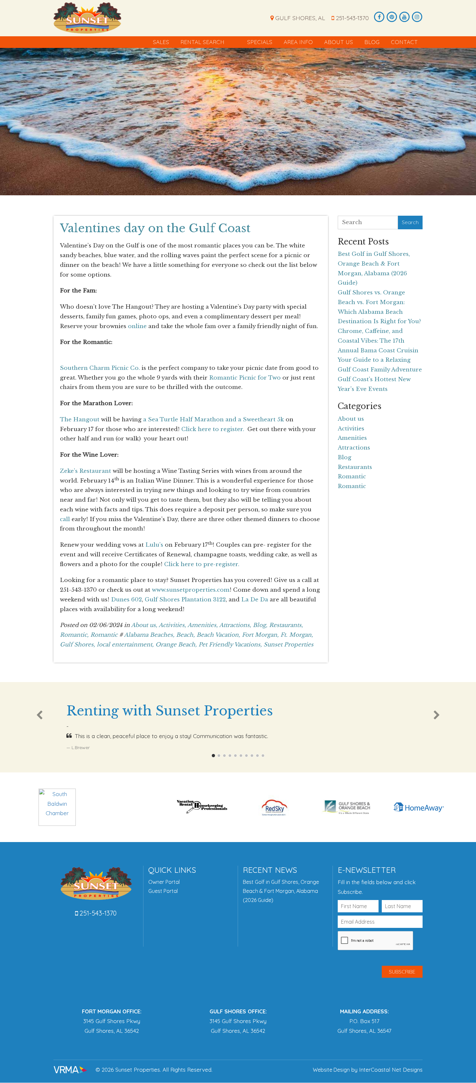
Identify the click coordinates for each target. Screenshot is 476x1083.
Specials (259, 42)
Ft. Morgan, (296, 635)
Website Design (331, 1069)
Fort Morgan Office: (112, 1011)
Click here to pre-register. (201, 564)
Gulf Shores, (77, 644)
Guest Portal (163, 891)
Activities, (172, 625)
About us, (144, 625)
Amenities (352, 438)
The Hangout (79, 419)
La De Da (254, 599)
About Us (338, 42)
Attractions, (235, 625)
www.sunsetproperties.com (191, 590)
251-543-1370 (351, 18)
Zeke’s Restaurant (85, 471)
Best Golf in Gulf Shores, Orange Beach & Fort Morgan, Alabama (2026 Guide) (281, 891)
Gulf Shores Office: (238, 1011)
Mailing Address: (364, 1011)
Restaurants (355, 467)
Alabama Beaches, (149, 635)
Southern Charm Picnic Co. (100, 368)
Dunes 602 (126, 599)
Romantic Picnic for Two (245, 377)
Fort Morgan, (260, 635)
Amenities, (202, 625)
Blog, (260, 625)
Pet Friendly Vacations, (230, 644)
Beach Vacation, (218, 635)
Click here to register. (212, 429)
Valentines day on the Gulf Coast (155, 228)
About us (351, 419)
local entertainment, (125, 644)
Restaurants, (286, 625)
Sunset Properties (87, 18)
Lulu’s (154, 545)
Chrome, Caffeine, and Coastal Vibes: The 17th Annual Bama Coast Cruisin (378, 341)
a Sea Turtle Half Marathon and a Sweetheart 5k (213, 419)
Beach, (185, 635)
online (137, 326)
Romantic (104, 635)
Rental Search (202, 42)
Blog (372, 42)
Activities (351, 428)
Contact (404, 42)
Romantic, (74, 635)
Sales (161, 42)
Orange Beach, (176, 644)
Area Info (298, 42)
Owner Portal (164, 882)
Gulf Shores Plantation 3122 (185, 599)
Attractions (354, 447)
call (65, 519)
